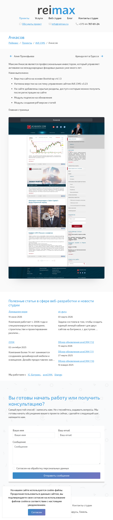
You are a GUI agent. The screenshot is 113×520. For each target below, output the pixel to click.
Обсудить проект (32, 23)
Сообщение (19, 441)
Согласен (36, 512)
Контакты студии (88, 18)
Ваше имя (18, 430)
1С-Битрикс (34, 374)
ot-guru (62, 311)
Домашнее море (18, 311)
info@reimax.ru (60, 23)
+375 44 (89, 23)
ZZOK (11, 342)
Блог (70, 18)
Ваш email (64, 430)
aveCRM (47, 374)
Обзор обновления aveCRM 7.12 (76, 342)
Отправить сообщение (56, 475)
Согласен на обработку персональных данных (42, 468)
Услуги (39, 18)
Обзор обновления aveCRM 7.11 (76, 351)
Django (58, 374)
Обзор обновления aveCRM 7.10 (76, 361)
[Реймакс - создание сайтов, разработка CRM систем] (56, 9)
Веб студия (55, 18)
